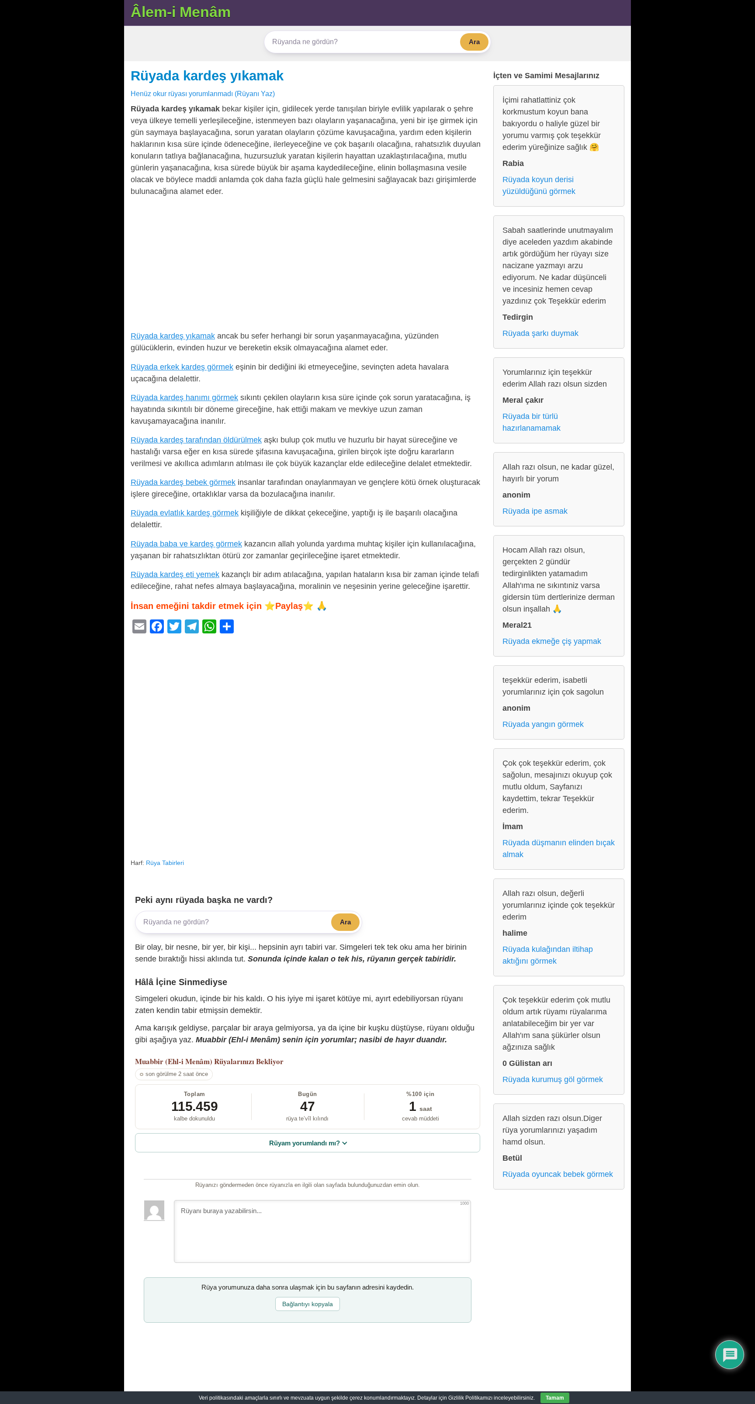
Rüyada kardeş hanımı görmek (184, 397)
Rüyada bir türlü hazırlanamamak (531, 422)
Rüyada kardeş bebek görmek (183, 482)
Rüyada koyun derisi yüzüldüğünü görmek (538, 185)
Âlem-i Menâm (181, 11)
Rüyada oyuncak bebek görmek (557, 1174)
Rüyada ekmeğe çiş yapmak (551, 641)
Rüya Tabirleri (165, 862)
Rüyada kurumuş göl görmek (552, 1079)
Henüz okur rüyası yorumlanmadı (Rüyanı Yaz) (203, 93)
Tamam (555, 1398)
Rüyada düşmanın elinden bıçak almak (558, 848)
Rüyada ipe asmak (535, 511)
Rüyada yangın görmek (543, 724)
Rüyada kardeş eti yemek (175, 574)
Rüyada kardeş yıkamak (207, 75)
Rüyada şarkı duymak (540, 333)
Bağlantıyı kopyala (307, 1303)
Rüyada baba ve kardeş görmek (186, 543)
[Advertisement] (308, 265)
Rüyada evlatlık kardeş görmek (185, 512)
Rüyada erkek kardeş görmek (182, 367)
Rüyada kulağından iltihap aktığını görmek (547, 955)
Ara (474, 41)
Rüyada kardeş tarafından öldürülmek (196, 440)
